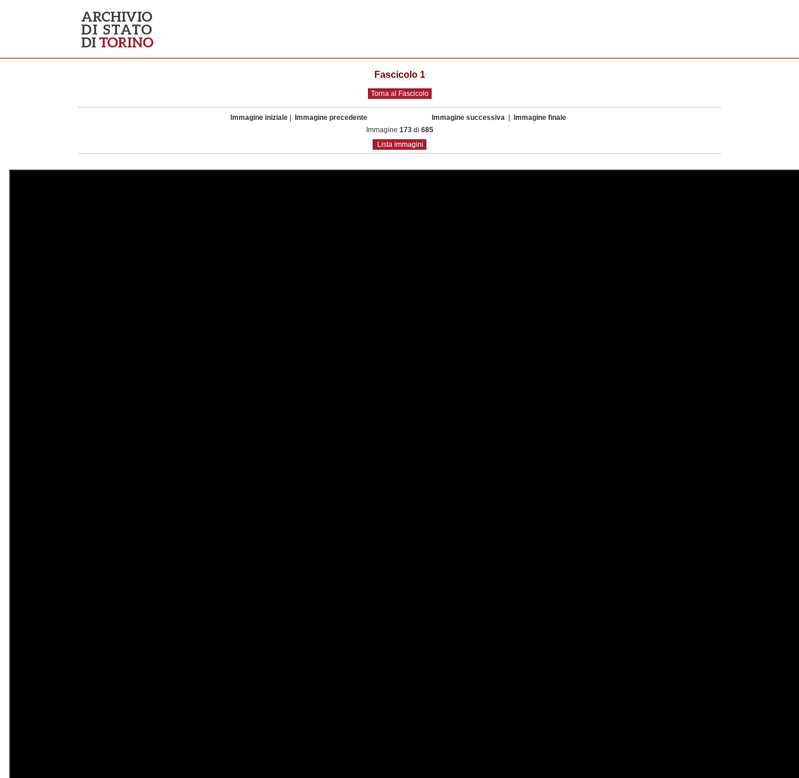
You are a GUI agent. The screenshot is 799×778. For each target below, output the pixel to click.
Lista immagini (400, 144)
